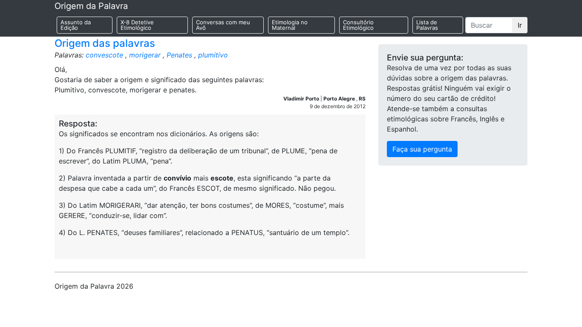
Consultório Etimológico (358, 25)
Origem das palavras (105, 43)
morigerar (145, 55)
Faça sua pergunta (422, 149)
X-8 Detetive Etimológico (137, 25)
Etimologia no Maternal (290, 25)
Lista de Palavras (427, 25)
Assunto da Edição (76, 25)
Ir (520, 25)
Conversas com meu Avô (223, 25)
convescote (104, 55)
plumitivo (213, 55)
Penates (179, 55)
